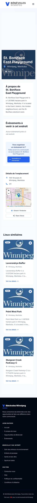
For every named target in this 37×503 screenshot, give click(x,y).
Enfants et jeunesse (10, 453)
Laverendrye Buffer (15, 263)
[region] (18, 197)
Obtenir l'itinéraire (20, 210)
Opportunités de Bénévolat (13, 435)
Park (9, 71)
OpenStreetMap (19, 206)
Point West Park (14, 311)
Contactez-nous (9, 471)
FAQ (5, 475)
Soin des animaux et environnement (16, 449)
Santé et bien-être (10, 457)
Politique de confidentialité (13, 479)
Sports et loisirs (9, 460)
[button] (18, 195)
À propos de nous (10, 431)
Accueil (6, 427)
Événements (8, 438)
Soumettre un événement (16, 159)
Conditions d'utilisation (11, 482)
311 (10, 184)
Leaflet (11, 206)
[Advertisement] (18, 30)
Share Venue (20, 216)
